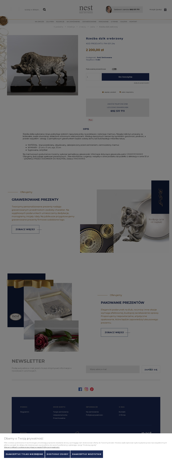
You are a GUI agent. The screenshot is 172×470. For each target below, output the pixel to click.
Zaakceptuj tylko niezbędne (24, 454)
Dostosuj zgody (57, 454)
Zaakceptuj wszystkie (86, 454)
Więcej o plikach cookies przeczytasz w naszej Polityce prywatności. (32, 447)
